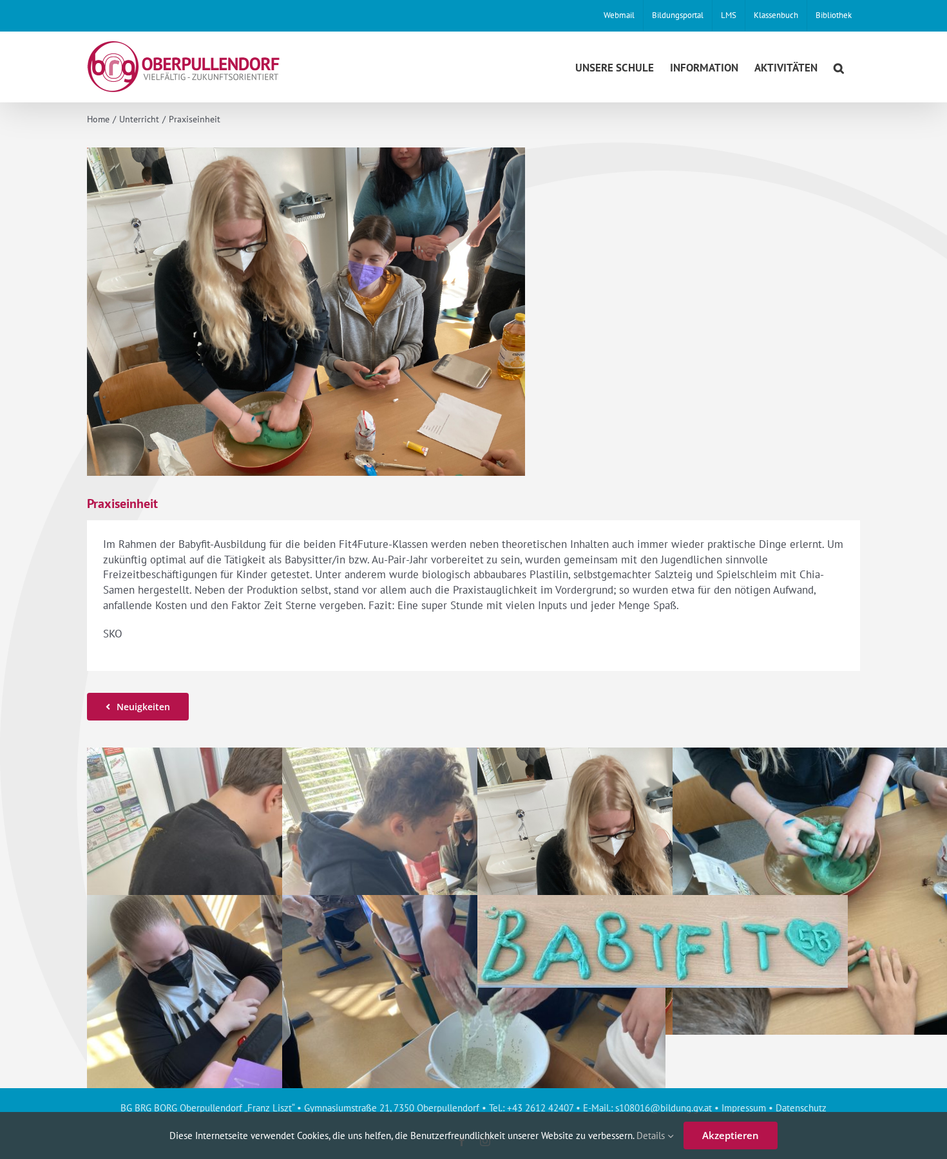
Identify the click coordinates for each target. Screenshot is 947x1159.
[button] (839, 67)
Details (651, 1135)
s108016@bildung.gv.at (663, 1108)
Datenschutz (801, 1108)
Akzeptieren (730, 1135)
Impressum (744, 1108)
